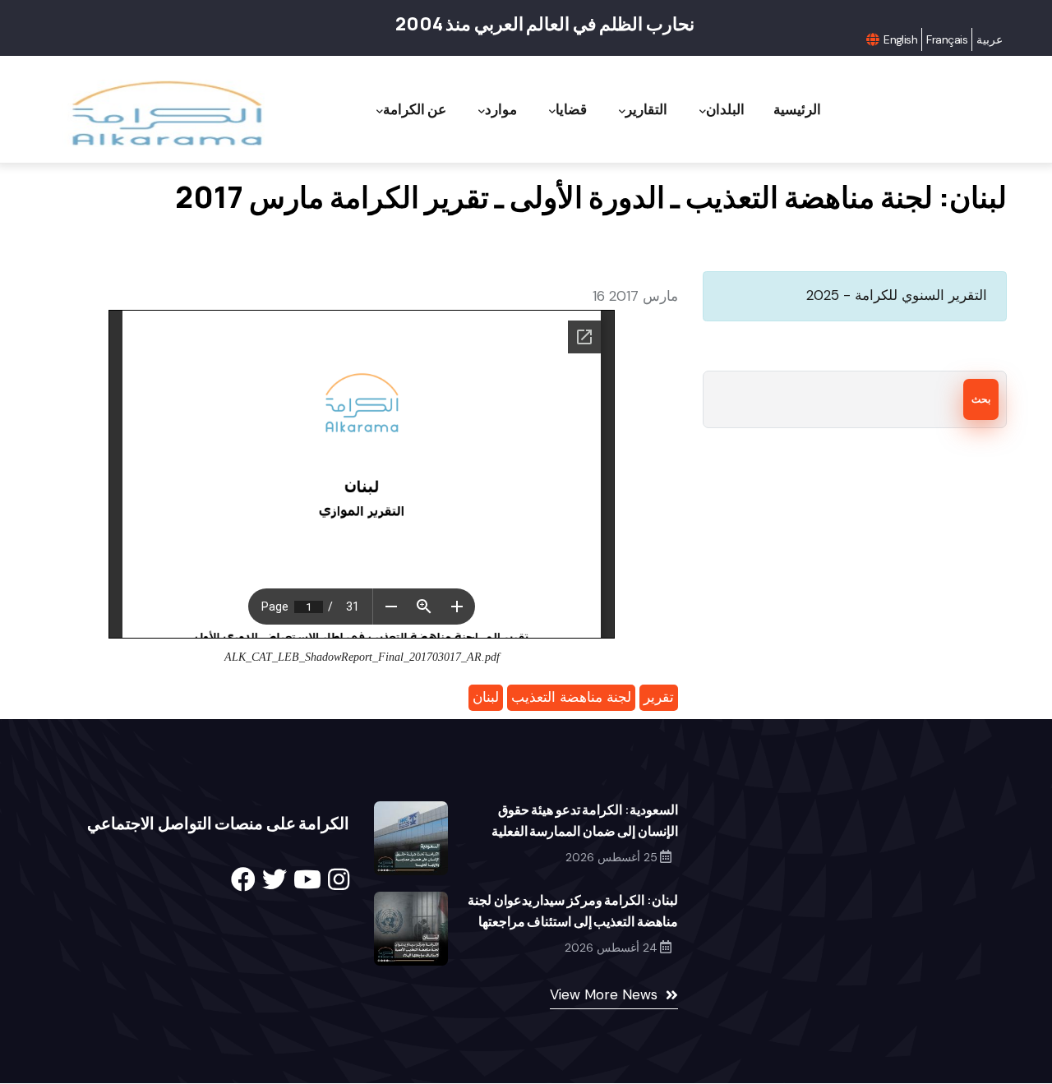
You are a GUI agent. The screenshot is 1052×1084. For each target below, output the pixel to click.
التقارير (646, 108)
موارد (501, 108)
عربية (989, 39)
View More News (604, 994)
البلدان (725, 108)
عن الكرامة (414, 108)
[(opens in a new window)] (243, 880)
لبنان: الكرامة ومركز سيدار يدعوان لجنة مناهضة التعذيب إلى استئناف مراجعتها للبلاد (573, 921)
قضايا (571, 108)
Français (946, 39)
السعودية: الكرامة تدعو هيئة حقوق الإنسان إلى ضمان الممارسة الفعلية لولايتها (584, 830)
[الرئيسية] (166, 114)
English (900, 39)
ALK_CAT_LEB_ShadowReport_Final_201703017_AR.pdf (362, 657)
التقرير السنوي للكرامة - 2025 (896, 295)
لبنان (486, 697)
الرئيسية (797, 108)
